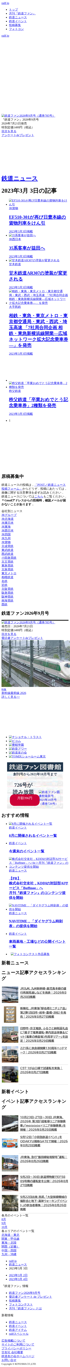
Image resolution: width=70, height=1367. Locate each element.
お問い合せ (8, 1360)
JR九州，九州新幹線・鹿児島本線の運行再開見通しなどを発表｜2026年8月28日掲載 (43, 992)
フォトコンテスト (21, 1304)
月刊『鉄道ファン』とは (25, 1308)
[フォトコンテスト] (35, 55)
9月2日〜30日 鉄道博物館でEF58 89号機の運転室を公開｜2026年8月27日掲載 (44, 1181)
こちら (38, 496)
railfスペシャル (19, 1333)
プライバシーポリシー (16, 1348)
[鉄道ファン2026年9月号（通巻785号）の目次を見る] (28, 115)
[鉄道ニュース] (35, 43)
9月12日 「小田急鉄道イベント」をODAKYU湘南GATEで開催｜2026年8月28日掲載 (44, 1141)
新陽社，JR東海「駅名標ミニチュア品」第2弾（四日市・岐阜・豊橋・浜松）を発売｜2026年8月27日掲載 (43, 1012)
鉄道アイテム (18, 1329)
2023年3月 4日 (18, 1279)
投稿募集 (15, 25)
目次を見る (8, 634)
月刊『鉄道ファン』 (22, 13)
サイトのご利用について (17, 1344)
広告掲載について (13, 1340)
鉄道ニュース (18, 17)
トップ (13, 9)
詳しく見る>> (10, 696)
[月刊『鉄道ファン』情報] (35, 39)
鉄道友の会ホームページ (17, 1356)
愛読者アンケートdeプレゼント (22, 638)
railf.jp (5, 3)
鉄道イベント (18, 21)
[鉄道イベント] (35, 47)
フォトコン (16, 29)
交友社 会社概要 (12, 1352)
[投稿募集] (35, 51)
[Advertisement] (39, 368)
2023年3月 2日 (18, 1275)
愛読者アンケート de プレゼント (30, 1296)
